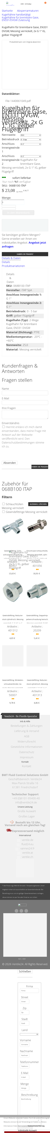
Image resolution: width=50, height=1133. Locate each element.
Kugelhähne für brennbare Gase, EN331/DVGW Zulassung (20, 18)
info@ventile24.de (26, 802)
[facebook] (16, 911)
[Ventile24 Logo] (12, 3)
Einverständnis (10, 423)
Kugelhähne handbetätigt (16, 14)
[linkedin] (26, 911)
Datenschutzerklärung (36, 1126)
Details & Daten (11, 258)
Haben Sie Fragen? (25, 254)
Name (5, 388)
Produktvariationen (13, 266)
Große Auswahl (27, 811)
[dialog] (25, 1051)
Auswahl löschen (38, 504)
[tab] (25, 258)
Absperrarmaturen (28, 10)
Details (6, 262)
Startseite (7, 10)
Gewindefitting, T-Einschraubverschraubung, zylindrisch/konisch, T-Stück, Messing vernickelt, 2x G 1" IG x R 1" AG (12, 558)
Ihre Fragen (9, 408)
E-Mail (5, 398)
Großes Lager (27, 816)
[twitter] (21, 911)
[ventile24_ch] (22, 905)
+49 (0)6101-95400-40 (26, 798)
